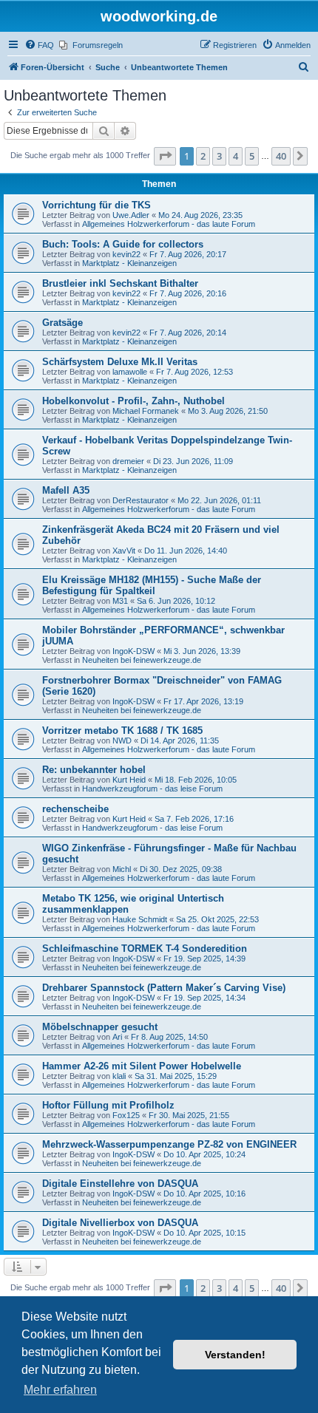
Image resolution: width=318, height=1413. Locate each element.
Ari (117, 1036)
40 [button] (281, 156)
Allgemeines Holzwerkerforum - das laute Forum (168, 223)
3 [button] (219, 156)
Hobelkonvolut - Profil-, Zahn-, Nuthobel (133, 400)
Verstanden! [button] (235, 1355)
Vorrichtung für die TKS (96, 205)
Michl (121, 869)
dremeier (128, 461)
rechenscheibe (75, 808)
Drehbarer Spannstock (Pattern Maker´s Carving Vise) (163, 987)
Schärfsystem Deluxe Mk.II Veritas (119, 361)
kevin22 (126, 254)
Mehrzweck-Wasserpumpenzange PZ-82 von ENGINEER (169, 1144)
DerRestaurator (140, 500)
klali (119, 1076)
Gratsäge (62, 322)
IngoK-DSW (133, 651)
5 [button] (251, 156)
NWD (122, 740)
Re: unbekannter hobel (94, 769)
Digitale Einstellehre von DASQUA (120, 1183)
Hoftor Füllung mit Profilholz (108, 1105)
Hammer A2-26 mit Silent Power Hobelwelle (141, 1066)
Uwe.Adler (130, 215)
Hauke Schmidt (139, 919)
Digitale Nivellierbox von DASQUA (120, 1222)
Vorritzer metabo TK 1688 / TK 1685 (122, 730)
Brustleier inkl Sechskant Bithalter (120, 283)
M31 (120, 600)
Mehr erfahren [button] (60, 1389)
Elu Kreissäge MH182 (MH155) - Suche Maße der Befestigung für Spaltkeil (151, 585)
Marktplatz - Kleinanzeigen (129, 263)
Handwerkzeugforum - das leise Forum (152, 788)
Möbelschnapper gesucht (100, 1026)
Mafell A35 (65, 490)
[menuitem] (39, 45)
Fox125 (126, 1115)
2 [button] (203, 156)
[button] (165, 156)
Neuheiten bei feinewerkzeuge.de (141, 660)
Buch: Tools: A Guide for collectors (122, 244)
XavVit (123, 550)
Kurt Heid (129, 779)
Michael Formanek (145, 410)
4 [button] (235, 156)
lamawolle (129, 371)
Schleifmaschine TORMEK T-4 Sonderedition (144, 948)
